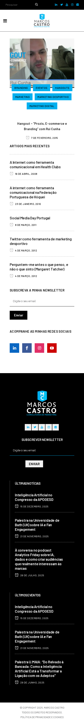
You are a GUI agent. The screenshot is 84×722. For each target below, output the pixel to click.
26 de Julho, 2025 (32, 575)
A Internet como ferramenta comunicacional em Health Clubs (35, 164)
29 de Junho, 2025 (32, 682)
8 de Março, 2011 (25, 224)
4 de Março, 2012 (25, 250)
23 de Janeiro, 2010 (27, 203)
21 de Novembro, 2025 (34, 536)
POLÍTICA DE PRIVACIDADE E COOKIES (42, 717)
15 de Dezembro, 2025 (34, 506)
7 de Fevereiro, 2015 (44, 137)
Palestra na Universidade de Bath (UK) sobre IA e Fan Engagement (37, 524)
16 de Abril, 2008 (25, 173)
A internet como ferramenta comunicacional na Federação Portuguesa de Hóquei (33, 192)
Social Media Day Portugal (30, 218)
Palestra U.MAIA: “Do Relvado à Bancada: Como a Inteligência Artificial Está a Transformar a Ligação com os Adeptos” (39, 669)
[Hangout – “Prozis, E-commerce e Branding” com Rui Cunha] (42, 62)
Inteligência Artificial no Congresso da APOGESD (34, 497)
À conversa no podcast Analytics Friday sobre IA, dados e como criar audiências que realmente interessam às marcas (39, 559)
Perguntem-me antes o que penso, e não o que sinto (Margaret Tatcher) (39, 266)
